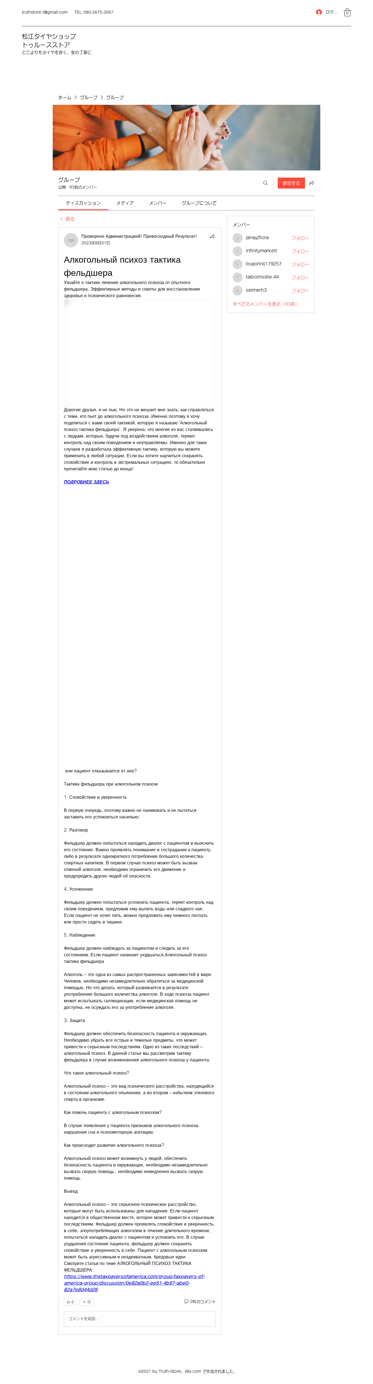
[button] (347, 12)
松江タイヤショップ (49, 36)
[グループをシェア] (311, 182)
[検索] (265, 183)
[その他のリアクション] (86, 1301)
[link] (83, 203)
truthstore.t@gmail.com (45, 12)
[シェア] (212, 236)
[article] (139, 781)
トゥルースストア (46, 45)
